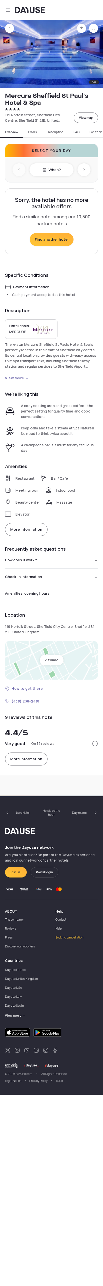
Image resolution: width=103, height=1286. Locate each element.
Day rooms (79, 813)
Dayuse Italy (13, 996)
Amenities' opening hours (27, 593)
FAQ (77, 132)
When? (54, 169)
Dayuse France (15, 970)
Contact (61, 919)
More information (26, 529)
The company (14, 919)
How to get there (27, 688)
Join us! (16, 872)
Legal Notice (13, 1081)
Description (55, 132)
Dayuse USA (13, 988)
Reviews (10, 928)
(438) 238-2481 (26, 701)
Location (96, 132)
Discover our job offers (20, 946)
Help (59, 928)
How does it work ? (21, 560)
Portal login (44, 872)
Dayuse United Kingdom (21, 979)
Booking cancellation (70, 937)
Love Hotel (23, 813)
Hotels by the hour (51, 813)
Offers (32, 132)
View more (14, 378)
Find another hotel (51, 239)
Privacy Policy (38, 1081)
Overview (11, 132)
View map (86, 118)
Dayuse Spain (14, 1005)
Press (8, 937)
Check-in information (23, 576)
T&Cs (59, 1081)
